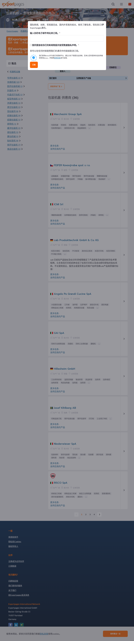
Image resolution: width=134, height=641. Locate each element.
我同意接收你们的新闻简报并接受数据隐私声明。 (55, 45)
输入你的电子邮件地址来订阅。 (44, 33)
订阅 (34, 65)
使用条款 (57, 58)
